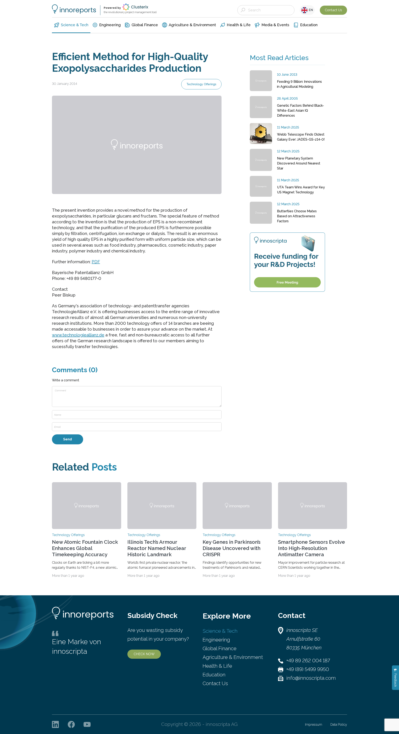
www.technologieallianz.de (78, 334)
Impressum (313, 725)
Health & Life (217, 666)
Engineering (216, 640)
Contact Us (333, 10)
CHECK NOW (144, 654)
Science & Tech (220, 631)
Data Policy (338, 725)
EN (310, 10)
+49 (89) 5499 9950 (307, 669)
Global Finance (219, 648)
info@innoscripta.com (311, 678)
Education (214, 675)
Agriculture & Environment (233, 657)
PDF (96, 261)
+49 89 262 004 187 (308, 660)
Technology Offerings (201, 84)
